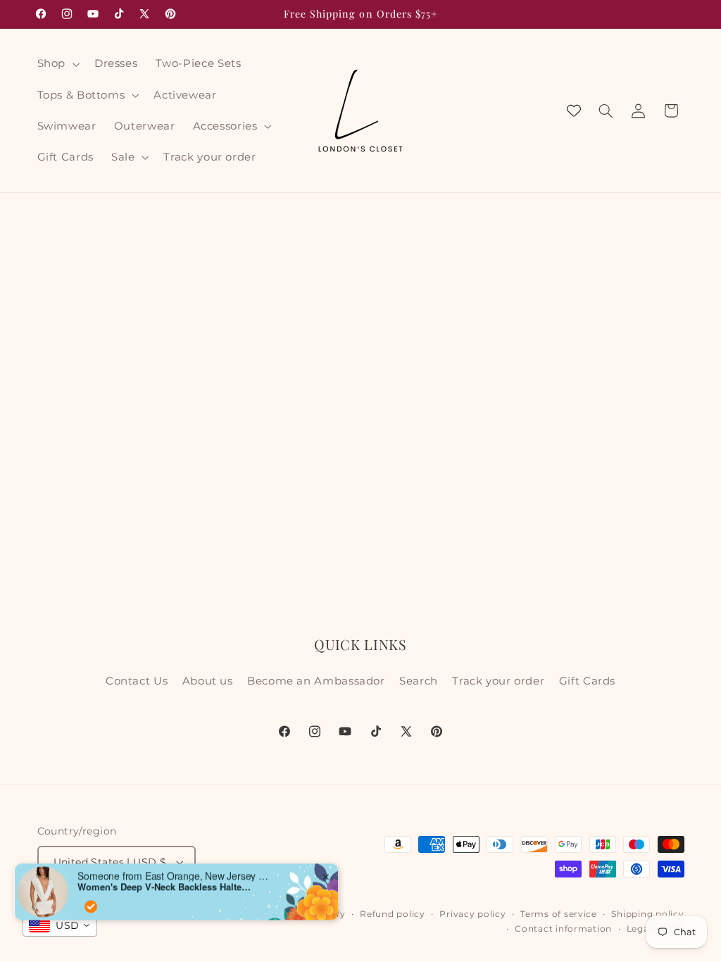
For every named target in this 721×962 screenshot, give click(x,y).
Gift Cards (587, 681)
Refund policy (392, 914)
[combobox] (60, 925)
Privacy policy (472, 914)
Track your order (498, 681)
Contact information (563, 929)
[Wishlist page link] (574, 111)
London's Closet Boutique (188, 914)
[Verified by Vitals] (90, 893)
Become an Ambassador (316, 681)
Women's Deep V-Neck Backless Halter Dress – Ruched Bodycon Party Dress (165, 874)
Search (418, 681)
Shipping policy (647, 914)
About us (207, 681)
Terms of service (558, 914)
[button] (56, 64)
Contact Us (137, 681)
